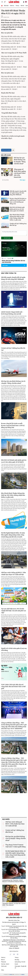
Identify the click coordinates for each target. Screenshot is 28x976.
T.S (2, 16)
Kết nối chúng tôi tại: (14, 951)
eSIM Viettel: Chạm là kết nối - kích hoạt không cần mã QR (12, 313)
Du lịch (16, 964)
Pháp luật (3, 961)
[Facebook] (17, 954)
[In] (13, 150)
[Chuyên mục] (2, 2)
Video (2, 970)
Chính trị (12, 5)
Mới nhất (6, 5)
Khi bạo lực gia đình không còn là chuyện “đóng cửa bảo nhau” (20, 161)
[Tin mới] (5, 2)
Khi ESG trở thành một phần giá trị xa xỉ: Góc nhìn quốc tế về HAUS (17, 209)
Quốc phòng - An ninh (20, 961)
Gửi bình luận (7, 238)
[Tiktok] (10, 954)
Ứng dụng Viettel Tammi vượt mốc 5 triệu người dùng (15, 846)
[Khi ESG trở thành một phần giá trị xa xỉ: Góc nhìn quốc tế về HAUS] (5, 209)
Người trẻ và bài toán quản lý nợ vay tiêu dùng (14, 649)
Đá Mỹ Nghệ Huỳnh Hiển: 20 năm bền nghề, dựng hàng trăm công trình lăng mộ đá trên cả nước (13, 535)
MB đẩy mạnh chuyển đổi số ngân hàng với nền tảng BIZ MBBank (18, 192)
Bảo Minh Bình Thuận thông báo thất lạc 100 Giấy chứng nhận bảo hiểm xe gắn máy (17, 217)
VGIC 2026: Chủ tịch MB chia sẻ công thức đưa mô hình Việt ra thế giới (13, 686)
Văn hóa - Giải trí (5, 964)
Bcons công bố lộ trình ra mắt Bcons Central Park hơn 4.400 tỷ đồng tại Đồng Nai (18, 201)
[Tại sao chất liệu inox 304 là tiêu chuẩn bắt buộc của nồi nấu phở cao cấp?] (14, 635)
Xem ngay (22, 180)
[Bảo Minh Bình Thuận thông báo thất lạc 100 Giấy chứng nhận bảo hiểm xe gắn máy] (5, 216)
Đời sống (17, 959)
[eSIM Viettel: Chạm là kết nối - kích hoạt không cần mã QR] (14, 335)
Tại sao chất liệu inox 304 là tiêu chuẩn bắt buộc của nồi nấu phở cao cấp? (13, 610)
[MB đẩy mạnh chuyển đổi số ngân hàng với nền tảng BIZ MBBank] (5, 193)
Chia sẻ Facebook (6, 150)
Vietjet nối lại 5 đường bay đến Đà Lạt (18, 224)
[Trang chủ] (2, 5)
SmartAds (6, 180)
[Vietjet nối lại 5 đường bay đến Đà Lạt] (5, 225)
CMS (11, 974)
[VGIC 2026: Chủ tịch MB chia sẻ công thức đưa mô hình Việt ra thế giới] (14, 710)
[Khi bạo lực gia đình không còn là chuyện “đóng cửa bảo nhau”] (7, 160)
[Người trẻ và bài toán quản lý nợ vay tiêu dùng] (14, 671)
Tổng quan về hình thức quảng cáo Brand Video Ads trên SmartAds (20, 173)
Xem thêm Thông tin (8, 273)
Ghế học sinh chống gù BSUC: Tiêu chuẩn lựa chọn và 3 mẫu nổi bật (13, 573)
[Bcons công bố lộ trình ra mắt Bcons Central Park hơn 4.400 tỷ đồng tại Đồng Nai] (5, 200)
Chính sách (4, 966)
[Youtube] (14, 954)
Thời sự (17, 5)
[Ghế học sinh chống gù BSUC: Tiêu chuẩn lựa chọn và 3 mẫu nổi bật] (14, 596)
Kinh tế (22, 5)
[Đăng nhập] (23, 2)
